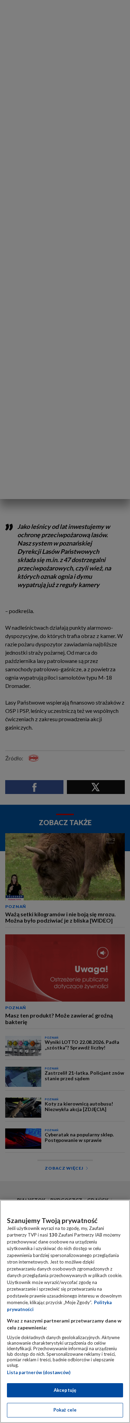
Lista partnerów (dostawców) (38, 1372)
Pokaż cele (65, 1410)
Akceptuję (65, 1390)
